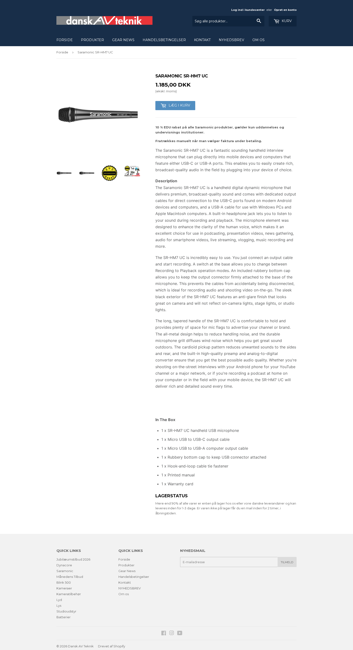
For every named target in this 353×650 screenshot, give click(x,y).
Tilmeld (287, 562)
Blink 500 (63, 582)
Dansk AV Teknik (81, 646)
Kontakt (202, 40)
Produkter (92, 40)
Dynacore (64, 565)
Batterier (63, 617)
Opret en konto (285, 10)
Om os (258, 40)
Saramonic (64, 571)
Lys (58, 605)
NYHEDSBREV (231, 40)
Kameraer (64, 588)
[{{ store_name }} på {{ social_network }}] (163, 634)
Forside (64, 40)
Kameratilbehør (68, 594)
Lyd (59, 600)
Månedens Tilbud (69, 577)
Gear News (123, 40)
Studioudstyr (66, 611)
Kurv (286, 21)
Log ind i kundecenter (248, 10)
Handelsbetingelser (164, 40)
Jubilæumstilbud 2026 (73, 559)
